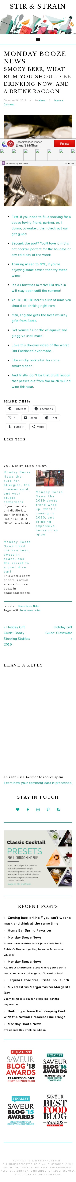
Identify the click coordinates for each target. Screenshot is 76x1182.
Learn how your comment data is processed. (38, 783)
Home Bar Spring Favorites (30, 930)
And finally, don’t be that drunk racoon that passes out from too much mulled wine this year (41, 381)
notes (37, 610)
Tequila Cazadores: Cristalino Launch (38, 980)
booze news (26, 610)
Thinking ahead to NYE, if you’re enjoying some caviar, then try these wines (39, 270)
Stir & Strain (38, 6)
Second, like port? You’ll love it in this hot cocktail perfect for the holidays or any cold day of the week (41, 249)
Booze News (25, 606)
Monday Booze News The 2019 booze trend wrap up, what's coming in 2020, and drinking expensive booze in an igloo (49, 513)
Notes (36, 606)
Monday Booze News (35, 967)
